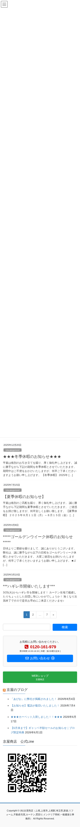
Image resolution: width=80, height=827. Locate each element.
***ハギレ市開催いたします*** (29, 586)
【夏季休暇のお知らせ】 (24, 496)
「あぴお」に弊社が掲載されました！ (34, 698)
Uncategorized (12, 450)
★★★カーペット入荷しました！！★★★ (36, 716)
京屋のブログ (17, 690)
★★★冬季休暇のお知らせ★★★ (32, 456)
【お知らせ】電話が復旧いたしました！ (35, 705)
